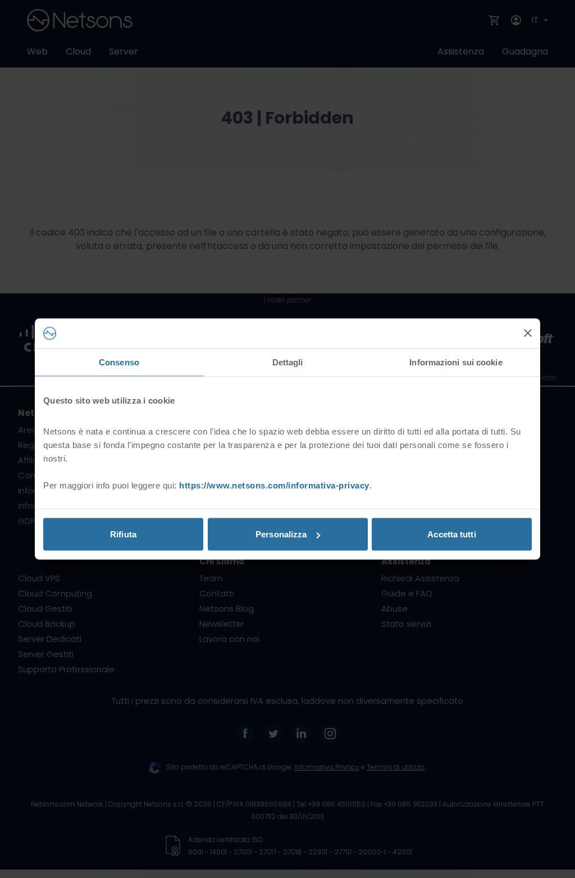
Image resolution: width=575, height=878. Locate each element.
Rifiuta (123, 534)
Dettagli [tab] (287, 361)
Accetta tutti (451, 534)
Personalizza (281, 534)
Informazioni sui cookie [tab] (455, 361)
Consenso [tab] (119, 361)
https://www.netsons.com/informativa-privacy (274, 485)
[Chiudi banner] (528, 333)
